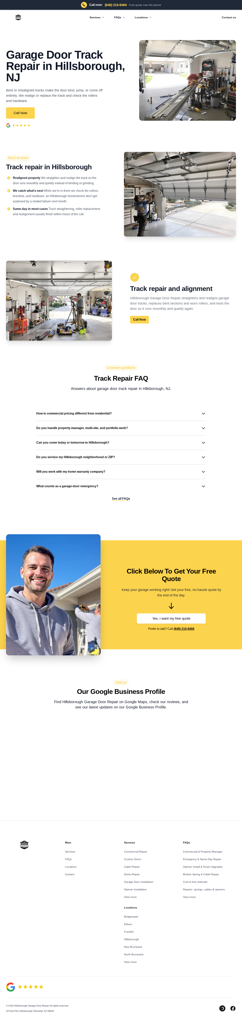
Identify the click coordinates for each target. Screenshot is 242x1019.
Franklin (129, 931)
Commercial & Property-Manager (203, 851)
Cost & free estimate (195, 881)
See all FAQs (121, 498)
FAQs (117, 17)
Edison (128, 924)
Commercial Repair (135, 851)
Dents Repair (132, 874)
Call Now (20, 113)
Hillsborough (131, 939)
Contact (69, 874)
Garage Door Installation (138, 881)
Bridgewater (131, 916)
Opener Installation (135, 889)
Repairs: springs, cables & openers (204, 889)
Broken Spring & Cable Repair (201, 874)
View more (130, 896)
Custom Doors (132, 859)
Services (95, 17)
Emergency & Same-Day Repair (202, 859)
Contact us (229, 17)
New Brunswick (133, 946)
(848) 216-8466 (184, 628)
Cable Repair (132, 866)
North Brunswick (133, 954)
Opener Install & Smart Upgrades (203, 866)
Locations (141, 17)
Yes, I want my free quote (171, 618)
